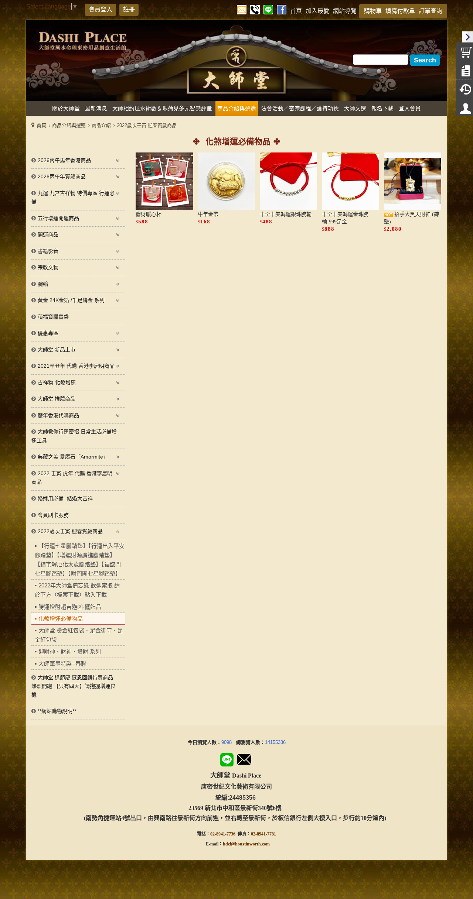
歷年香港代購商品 (58, 415)
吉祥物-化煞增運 (57, 382)
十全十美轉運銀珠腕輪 (286, 214)
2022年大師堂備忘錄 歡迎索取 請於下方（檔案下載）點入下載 (77, 590)
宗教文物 (48, 267)
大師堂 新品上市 (56, 350)
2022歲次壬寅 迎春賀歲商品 (147, 125)
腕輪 (43, 284)
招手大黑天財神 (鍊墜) (411, 218)
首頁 (41, 125)
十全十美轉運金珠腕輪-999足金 (345, 218)
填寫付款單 (400, 11)
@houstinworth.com (250, 844)
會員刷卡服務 (53, 515)
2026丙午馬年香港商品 (64, 160)
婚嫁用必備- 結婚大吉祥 (65, 498)
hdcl (227, 844)
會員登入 (100, 9)
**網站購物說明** (57, 711)
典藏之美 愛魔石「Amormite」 (73, 457)
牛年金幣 (208, 214)
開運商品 (48, 234)
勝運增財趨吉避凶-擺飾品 (69, 607)
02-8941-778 (262, 834)
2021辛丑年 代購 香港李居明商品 (76, 366)
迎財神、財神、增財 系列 (69, 651)
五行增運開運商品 (58, 218)
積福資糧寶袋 (53, 317)
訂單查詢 (430, 11)
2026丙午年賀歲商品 (62, 176)
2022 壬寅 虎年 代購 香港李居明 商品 (71, 477)
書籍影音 (48, 251)
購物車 (373, 11)
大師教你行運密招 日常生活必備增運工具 (74, 436)
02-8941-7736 (222, 834)
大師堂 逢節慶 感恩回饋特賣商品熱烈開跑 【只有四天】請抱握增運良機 (73, 686)
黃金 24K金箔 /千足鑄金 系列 (71, 300)
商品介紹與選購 (69, 125)
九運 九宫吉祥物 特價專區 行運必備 (73, 197)
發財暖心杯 (148, 214)
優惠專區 (48, 333)
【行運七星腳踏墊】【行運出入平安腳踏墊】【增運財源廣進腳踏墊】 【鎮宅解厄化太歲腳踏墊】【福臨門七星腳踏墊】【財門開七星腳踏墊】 (80, 560)
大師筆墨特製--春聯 (62, 663)
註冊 (129, 9)
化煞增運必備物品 (60, 618)
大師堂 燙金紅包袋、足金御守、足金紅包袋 (79, 635)
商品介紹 (101, 125)
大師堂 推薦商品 (56, 399)
